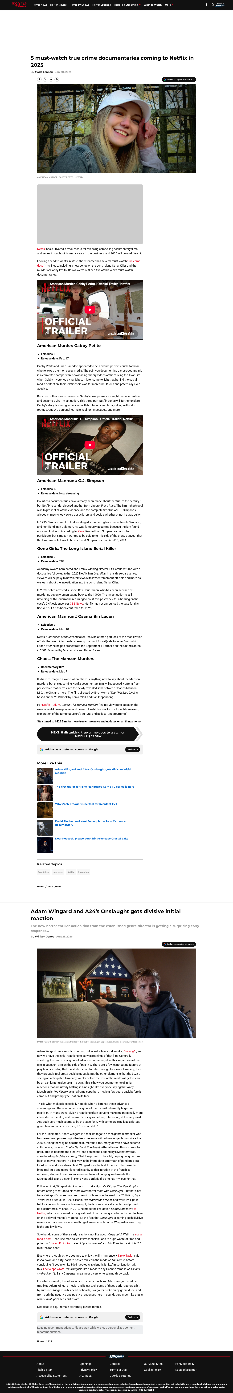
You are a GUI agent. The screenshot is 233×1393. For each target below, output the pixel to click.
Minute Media (20, 1384)
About (40, 1363)
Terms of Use (118, 1369)
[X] (213, 4)
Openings (85, 1363)
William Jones (44, 936)
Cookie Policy (152, 1369)
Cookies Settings (120, 1375)
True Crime (43, 872)
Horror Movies (58, 4)
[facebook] (206, 4)
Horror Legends (101, 4)
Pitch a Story (45, 1369)
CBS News (76, 603)
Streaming (83, 872)
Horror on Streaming (126, 4)
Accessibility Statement (52, 1375)
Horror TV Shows (79, 4)
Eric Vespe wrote (53, 1269)
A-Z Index (85, 1375)
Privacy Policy (88, 1369)
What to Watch (153, 4)
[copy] (56, 79)
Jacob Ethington (61, 1243)
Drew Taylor (125, 1255)
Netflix (41, 249)
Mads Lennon (44, 71)
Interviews (58, 872)
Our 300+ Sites (153, 1363)
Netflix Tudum (51, 704)
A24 (50, 1341)
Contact (115, 1363)
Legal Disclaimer (185, 1369)
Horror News (40, 4)
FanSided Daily (184, 1363)
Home (40, 886)
